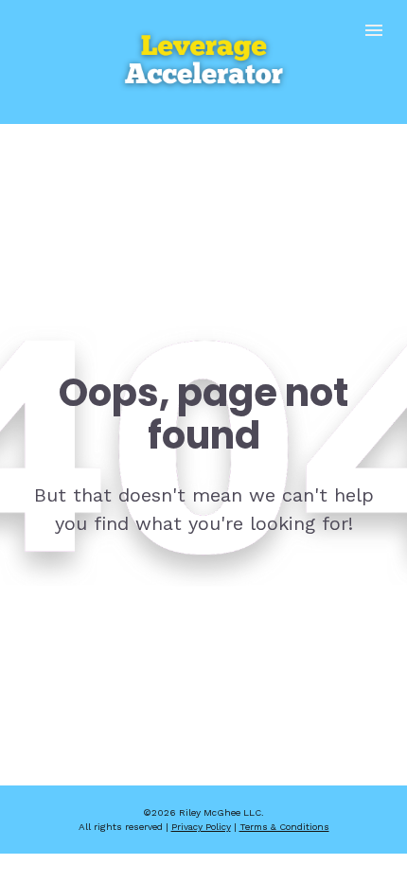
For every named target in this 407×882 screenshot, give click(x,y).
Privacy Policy (201, 826)
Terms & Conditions (284, 826)
